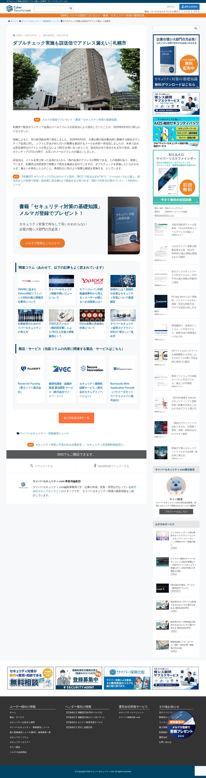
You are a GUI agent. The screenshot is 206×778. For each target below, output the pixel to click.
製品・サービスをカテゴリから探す (161, 11)
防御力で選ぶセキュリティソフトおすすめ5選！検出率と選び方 (185, 452)
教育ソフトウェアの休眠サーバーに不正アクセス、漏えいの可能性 (184, 380)
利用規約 (163, 732)
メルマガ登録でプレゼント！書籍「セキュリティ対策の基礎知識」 (108, 15)
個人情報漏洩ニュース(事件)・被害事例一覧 (30, 732)
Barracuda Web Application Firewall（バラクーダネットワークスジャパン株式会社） (122, 392)
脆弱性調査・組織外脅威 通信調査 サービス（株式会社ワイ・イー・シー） (61, 389)
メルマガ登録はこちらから (42, 243)
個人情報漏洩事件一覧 (76, 418)
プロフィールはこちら (176, 511)
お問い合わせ (165, 742)
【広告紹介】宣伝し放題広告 (78, 727)
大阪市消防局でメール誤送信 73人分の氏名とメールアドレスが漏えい (184, 228)
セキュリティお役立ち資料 (22, 722)
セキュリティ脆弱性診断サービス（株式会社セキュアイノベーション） (91, 389)
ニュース (186, 11)
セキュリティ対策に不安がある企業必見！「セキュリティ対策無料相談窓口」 (80, 444)
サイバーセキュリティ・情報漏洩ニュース (44, 433)
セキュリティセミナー (20, 742)
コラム (196, 11)
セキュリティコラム (19, 737)
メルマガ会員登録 (18, 752)
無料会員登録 (191, 6)
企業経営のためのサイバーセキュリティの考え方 (29, 327)
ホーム (13, 712)
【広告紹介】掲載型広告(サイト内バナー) (84, 717)
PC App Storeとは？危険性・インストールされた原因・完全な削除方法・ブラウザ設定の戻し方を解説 (175, 303)
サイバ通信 (15, 747)
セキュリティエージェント (131, 712)
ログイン (171, 6)
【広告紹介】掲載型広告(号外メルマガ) (83, 712)
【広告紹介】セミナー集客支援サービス (84, 722)
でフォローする (44, 466)
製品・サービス (17, 717)
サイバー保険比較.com (129, 717)
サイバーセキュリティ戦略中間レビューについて (60, 293)
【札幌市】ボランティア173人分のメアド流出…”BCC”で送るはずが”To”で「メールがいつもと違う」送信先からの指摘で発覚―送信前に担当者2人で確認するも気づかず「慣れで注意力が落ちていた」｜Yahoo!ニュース (76, 180)
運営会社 (163, 737)
